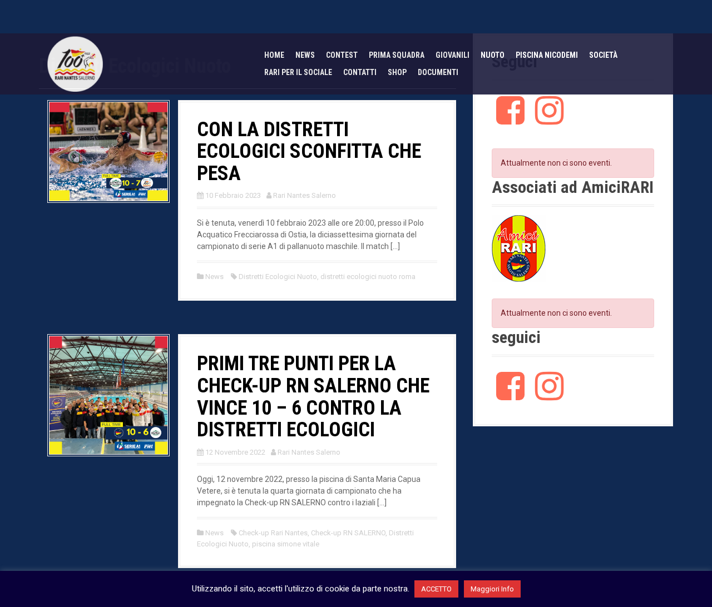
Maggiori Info (492, 589)
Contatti (360, 72)
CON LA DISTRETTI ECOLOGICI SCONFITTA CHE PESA (309, 151)
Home (274, 55)
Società (603, 55)
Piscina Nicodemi (547, 55)
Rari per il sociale (298, 72)
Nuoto (493, 55)
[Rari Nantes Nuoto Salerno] (75, 63)
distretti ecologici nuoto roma (368, 276)
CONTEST (342, 55)
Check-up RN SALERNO (348, 533)
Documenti (438, 72)
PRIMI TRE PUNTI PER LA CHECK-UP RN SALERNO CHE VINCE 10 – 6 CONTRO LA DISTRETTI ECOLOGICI (313, 396)
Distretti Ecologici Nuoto (278, 276)
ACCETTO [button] (436, 589)
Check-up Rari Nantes (273, 533)
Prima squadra (396, 55)
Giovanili (452, 55)
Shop (397, 72)
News (305, 55)
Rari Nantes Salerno (304, 195)
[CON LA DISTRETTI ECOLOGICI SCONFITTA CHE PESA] (108, 150)
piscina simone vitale (285, 544)
